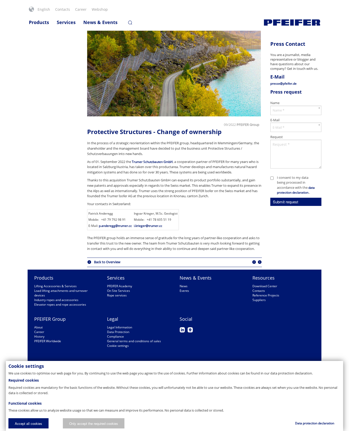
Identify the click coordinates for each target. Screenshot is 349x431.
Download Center (264, 286)
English (44, 9)
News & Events (100, 22)
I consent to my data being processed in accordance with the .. (296, 185)
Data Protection (118, 332)
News (184, 286)
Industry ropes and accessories (56, 300)
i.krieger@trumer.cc (148, 226)
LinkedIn (182, 330)
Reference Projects (265, 295)
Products (39, 22)
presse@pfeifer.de (283, 83)
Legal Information (119, 327)
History (39, 336)
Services (66, 22)
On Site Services (118, 291)
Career (81, 9)
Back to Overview (107, 262)
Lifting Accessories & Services (55, 286)
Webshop (100, 9)
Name (275, 103)
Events (184, 291)
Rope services (117, 295)
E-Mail (275, 120)
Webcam (190, 330)
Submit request (285, 201)
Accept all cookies (28, 423)
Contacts (62, 9)
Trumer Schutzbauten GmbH (152, 162)
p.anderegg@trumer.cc (115, 226)
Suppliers (259, 300)
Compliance (115, 336)
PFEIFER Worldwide (47, 341)
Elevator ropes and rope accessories (60, 304)
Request (276, 137)
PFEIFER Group (50, 319)
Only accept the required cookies (93, 423)
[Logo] (292, 22)
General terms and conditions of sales (134, 341)
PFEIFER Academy (119, 286)
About (38, 327)
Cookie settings (118, 346)
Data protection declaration (314, 423)
